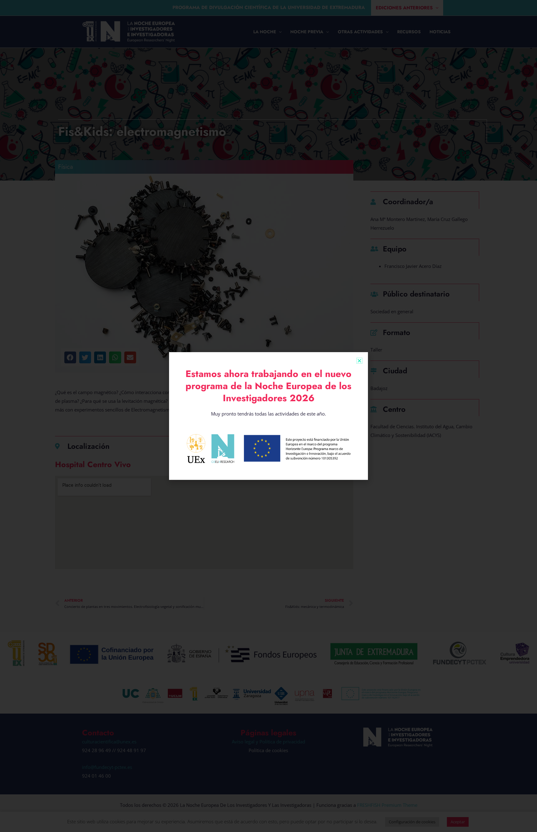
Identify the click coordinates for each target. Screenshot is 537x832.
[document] (268, 416)
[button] (359, 360)
